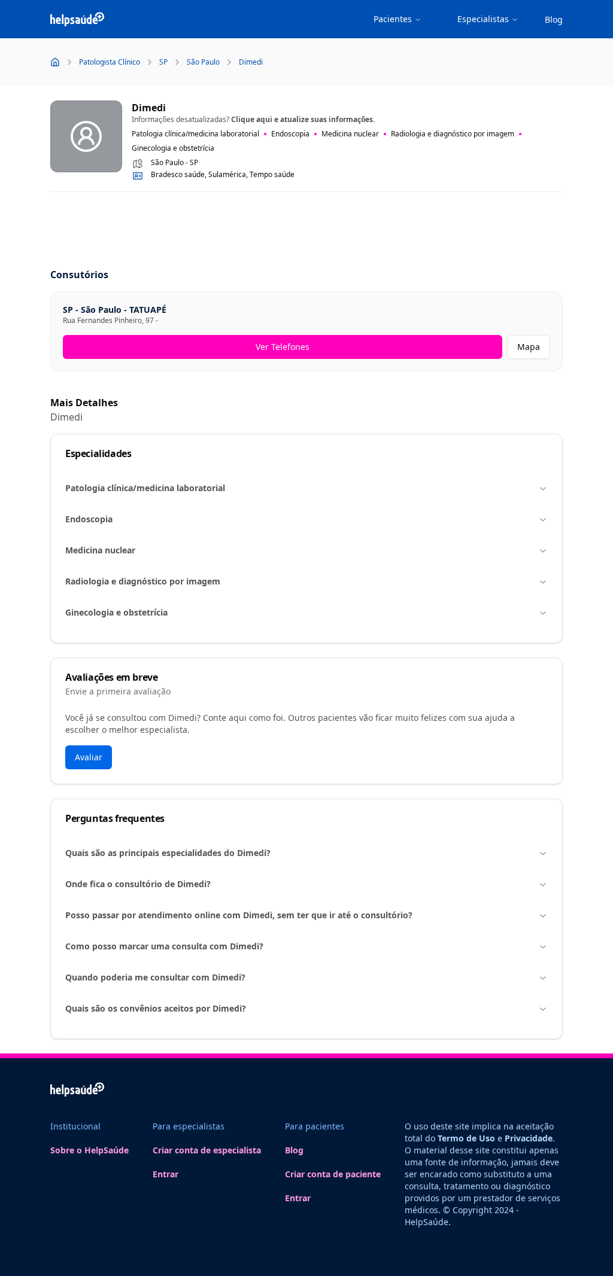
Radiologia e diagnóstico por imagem (142, 581)
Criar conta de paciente (333, 1174)
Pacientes (393, 19)
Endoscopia (89, 519)
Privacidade (529, 1138)
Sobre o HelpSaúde (89, 1150)
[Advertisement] (306, 231)
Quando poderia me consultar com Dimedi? (155, 977)
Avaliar (88, 757)
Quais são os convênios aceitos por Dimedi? (155, 1008)
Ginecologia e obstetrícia (116, 612)
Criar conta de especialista (207, 1150)
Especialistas (483, 19)
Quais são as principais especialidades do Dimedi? (168, 852)
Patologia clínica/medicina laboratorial (145, 488)
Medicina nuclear (100, 550)
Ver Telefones (282, 346)
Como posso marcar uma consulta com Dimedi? (164, 946)
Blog (554, 19)
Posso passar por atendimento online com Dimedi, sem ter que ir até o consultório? (238, 915)
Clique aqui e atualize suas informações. (303, 119)
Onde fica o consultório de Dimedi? (138, 884)
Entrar (165, 1174)
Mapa (528, 346)
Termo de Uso (466, 1138)
